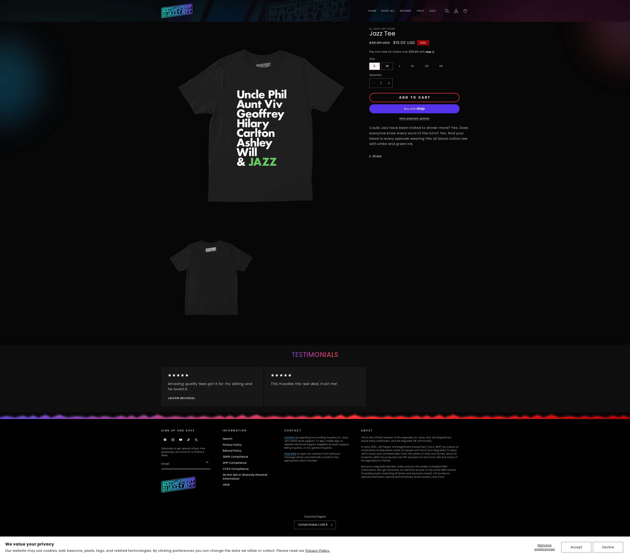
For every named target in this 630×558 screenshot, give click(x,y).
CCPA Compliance (236, 469)
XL (415, 67)
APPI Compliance (235, 463)
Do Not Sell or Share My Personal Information (245, 477)
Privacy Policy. (317, 550)
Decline (608, 547)
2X (429, 67)
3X (443, 67)
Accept (576, 547)
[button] (447, 10)
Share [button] (377, 156)
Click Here (290, 453)
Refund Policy (232, 451)
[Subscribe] (206, 462)
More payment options (414, 118)
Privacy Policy (232, 445)
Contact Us (291, 437)
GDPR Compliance (235, 457)
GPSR (226, 485)
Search (227, 439)
